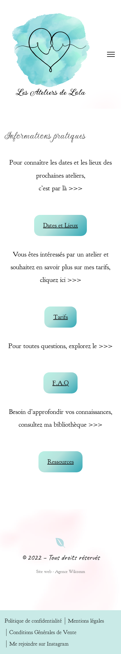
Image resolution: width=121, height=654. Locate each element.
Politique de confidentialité (33, 620)
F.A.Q (60, 383)
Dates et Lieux (60, 225)
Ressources (60, 462)
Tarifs (60, 317)
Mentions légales (86, 620)
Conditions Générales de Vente (42, 632)
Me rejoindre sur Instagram (39, 643)
